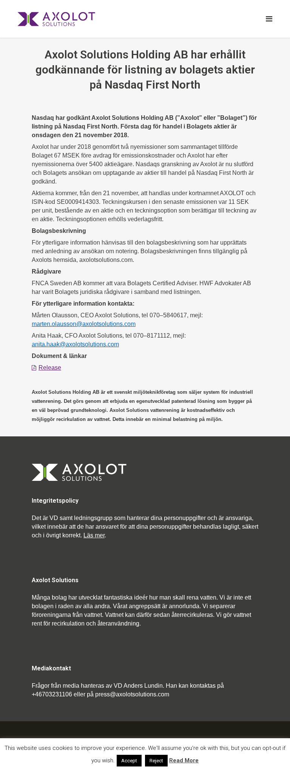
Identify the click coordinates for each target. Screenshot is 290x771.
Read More (184, 760)
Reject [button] (156, 760)
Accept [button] (129, 760)
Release (50, 367)
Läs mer (94, 535)
